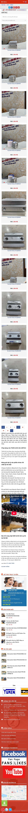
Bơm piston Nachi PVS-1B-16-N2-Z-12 (17, 659)
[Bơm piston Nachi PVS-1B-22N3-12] (3, 679)
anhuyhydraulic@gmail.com (16, 593)
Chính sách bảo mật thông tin (8, 735)
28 (22, 427)
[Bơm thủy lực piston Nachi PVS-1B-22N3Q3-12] (3, 673)
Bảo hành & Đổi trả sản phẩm (8, 738)
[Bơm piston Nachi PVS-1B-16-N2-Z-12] (3, 661)
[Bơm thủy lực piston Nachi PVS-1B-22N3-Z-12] (3, 667)
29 (3, 430)
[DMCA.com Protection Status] (4, 806)
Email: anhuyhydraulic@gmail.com (12, 719)
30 (7, 430)
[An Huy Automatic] (14, 10)
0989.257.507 (12, 590)
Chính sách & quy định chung (8, 732)
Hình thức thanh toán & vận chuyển (10, 741)
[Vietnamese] (24, 2)
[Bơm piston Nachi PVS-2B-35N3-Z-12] (3, 655)
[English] (26, 2)
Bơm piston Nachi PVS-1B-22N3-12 (16, 677)
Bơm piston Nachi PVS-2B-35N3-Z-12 (16, 653)
